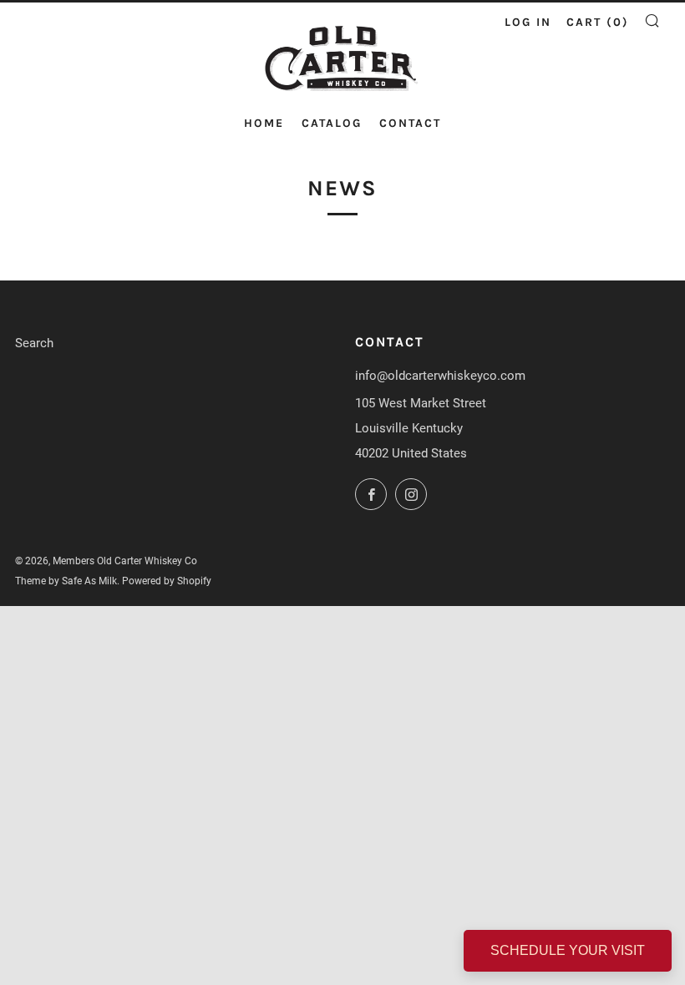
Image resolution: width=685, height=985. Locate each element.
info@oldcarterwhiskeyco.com (440, 375)
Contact (410, 123)
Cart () (597, 22)
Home (264, 123)
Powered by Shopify (166, 581)
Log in (528, 22)
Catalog (332, 123)
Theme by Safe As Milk (66, 581)
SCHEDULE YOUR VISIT (567, 950)
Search (34, 343)
